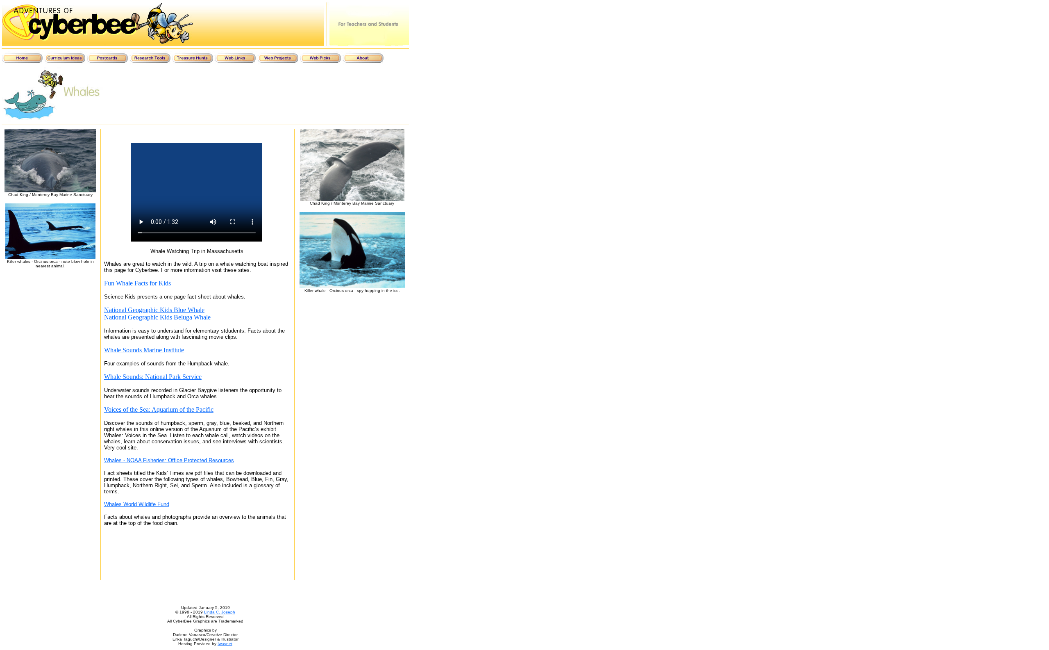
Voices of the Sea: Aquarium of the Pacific (158, 409)
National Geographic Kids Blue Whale (154, 309)
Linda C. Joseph (219, 612)
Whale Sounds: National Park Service (153, 376)
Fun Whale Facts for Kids (137, 283)
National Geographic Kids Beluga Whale (157, 317)
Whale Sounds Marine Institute (144, 350)
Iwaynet (225, 643)
